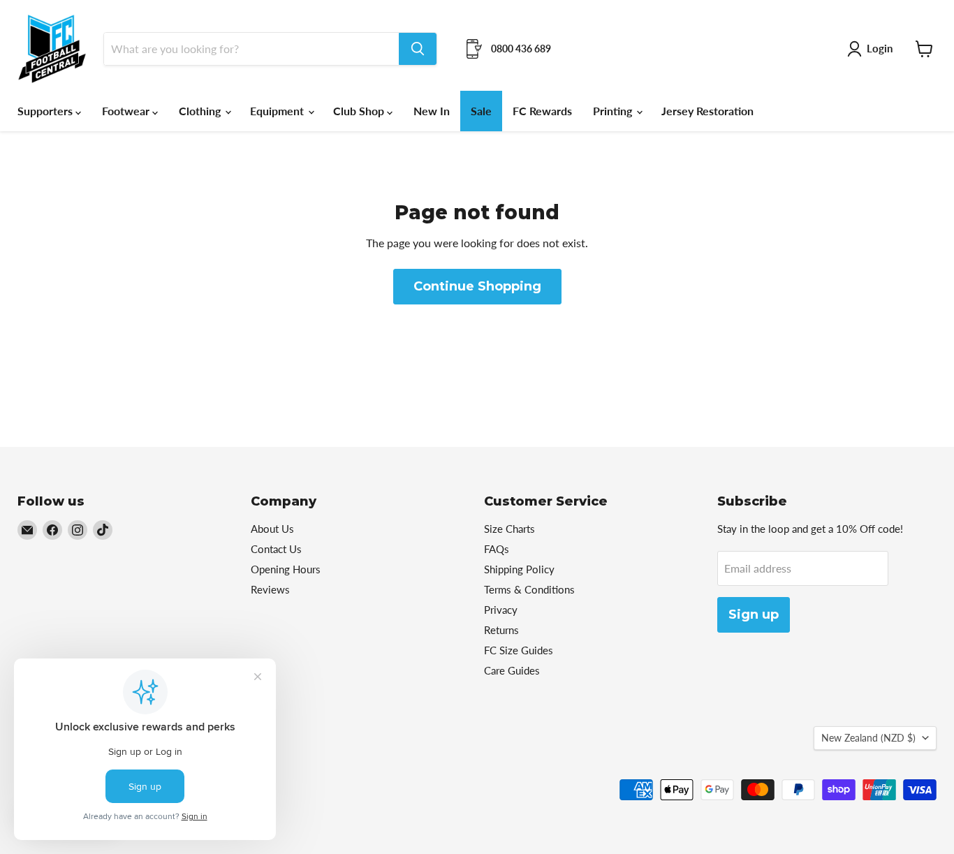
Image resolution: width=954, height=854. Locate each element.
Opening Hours (286, 569)
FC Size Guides (518, 650)
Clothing (201, 110)
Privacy (501, 609)
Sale (481, 110)
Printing (614, 110)
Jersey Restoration (707, 110)
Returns (501, 630)
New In (431, 110)
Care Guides (512, 670)
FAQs (496, 549)
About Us (272, 528)
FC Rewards (542, 110)
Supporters (46, 110)
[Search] (417, 49)
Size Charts (509, 528)
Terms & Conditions (529, 589)
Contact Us (276, 549)
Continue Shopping (477, 286)
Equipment (278, 110)
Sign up (753, 614)
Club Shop (360, 110)
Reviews (270, 589)
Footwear (127, 110)
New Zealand (868, 738)
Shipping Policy (519, 569)
